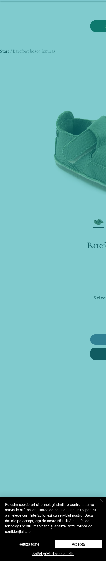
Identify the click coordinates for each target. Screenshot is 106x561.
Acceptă (78, 544)
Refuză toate (29, 544)
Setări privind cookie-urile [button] (53, 553)
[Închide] (99, 504)
